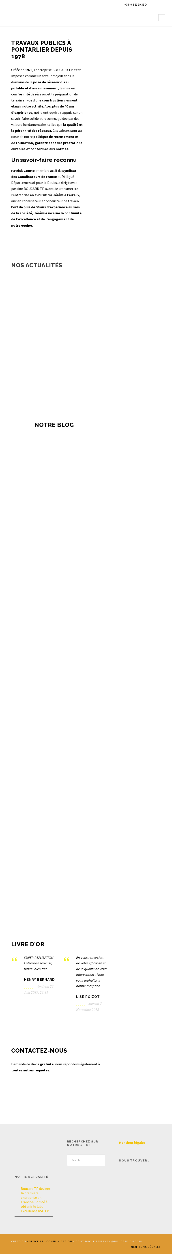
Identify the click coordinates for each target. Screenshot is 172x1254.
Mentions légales (132, 1142)
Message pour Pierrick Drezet (120, 488)
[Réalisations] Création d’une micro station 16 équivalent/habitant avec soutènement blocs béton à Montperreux (86, 522)
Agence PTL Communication (49, 1241)
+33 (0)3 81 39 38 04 (136, 4)
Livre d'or (27, 944)
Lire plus (52, 866)
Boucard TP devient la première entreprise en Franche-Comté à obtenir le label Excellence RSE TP (51, 501)
